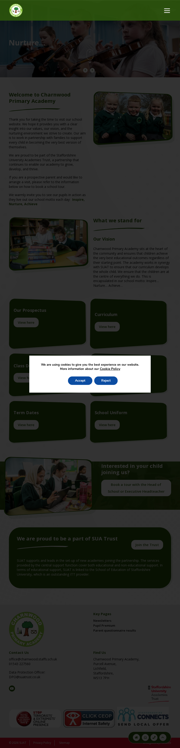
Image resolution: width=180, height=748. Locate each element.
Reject (106, 380)
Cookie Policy (110, 369)
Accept (80, 380)
